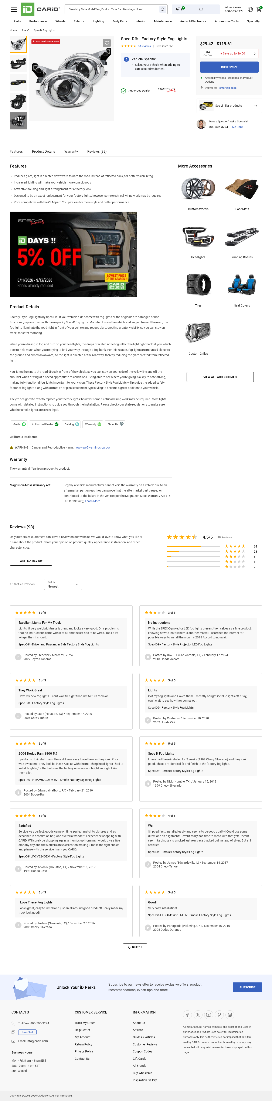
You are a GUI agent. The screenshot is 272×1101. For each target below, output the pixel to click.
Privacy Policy (84, 1051)
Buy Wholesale (142, 1073)
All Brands (139, 1065)
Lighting (98, 21)
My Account (83, 1037)
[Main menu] (14, 9)
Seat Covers (242, 305)
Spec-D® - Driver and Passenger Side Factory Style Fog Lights (58, 644)
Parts (17, 21)
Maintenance (163, 21)
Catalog (71, 424)
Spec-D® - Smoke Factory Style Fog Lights (175, 771)
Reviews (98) (97, 151)
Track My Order (85, 1023)
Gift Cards (139, 1058)
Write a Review (31, 560)
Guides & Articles (144, 1037)
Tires (198, 305)
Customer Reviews (145, 1044)
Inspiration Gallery (145, 1080)
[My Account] (250, 9)
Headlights (198, 257)
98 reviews (144, 46)
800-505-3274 (234, 11)
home (13, 30)
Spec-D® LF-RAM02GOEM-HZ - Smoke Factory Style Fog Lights (59, 779)
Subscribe (247, 987)
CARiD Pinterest (219, 1014)
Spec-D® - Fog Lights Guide (19, 424)
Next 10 (137, 947)
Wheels (60, 21)
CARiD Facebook (187, 1014)
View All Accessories (220, 377)
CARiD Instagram (229, 1014)
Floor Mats (242, 209)
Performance (38, 21)
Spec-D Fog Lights (44, 30)
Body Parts (119, 21)
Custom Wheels (198, 209)
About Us (139, 1023)
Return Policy (83, 1044)
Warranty (71, 151)
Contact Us (82, 1058)
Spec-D (25, 30)
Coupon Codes (142, 1051)
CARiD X (198, 1014)
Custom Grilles (198, 353)
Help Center (82, 1030)
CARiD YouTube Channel (208, 1014)
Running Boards (242, 257)
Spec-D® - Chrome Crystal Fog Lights (18, 44)
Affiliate (138, 1030)
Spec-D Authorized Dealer (44, 424)
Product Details (43, 151)
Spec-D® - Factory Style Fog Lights (18, 63)
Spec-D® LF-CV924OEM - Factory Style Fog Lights (51, 856)
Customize (229, 67)
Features (16, 151)
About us (115, 424)
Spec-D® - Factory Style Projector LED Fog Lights (180, 644)
